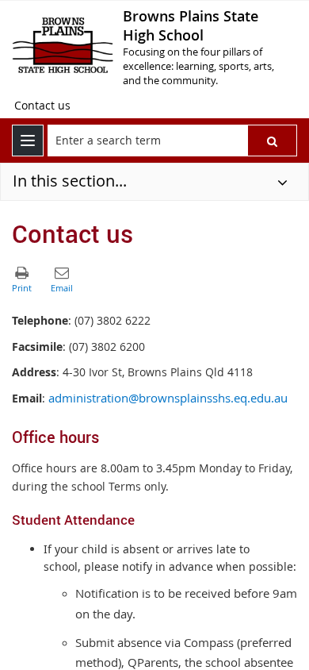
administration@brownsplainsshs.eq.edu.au (168, 398)
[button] (272, 140)
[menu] (28, 140)
